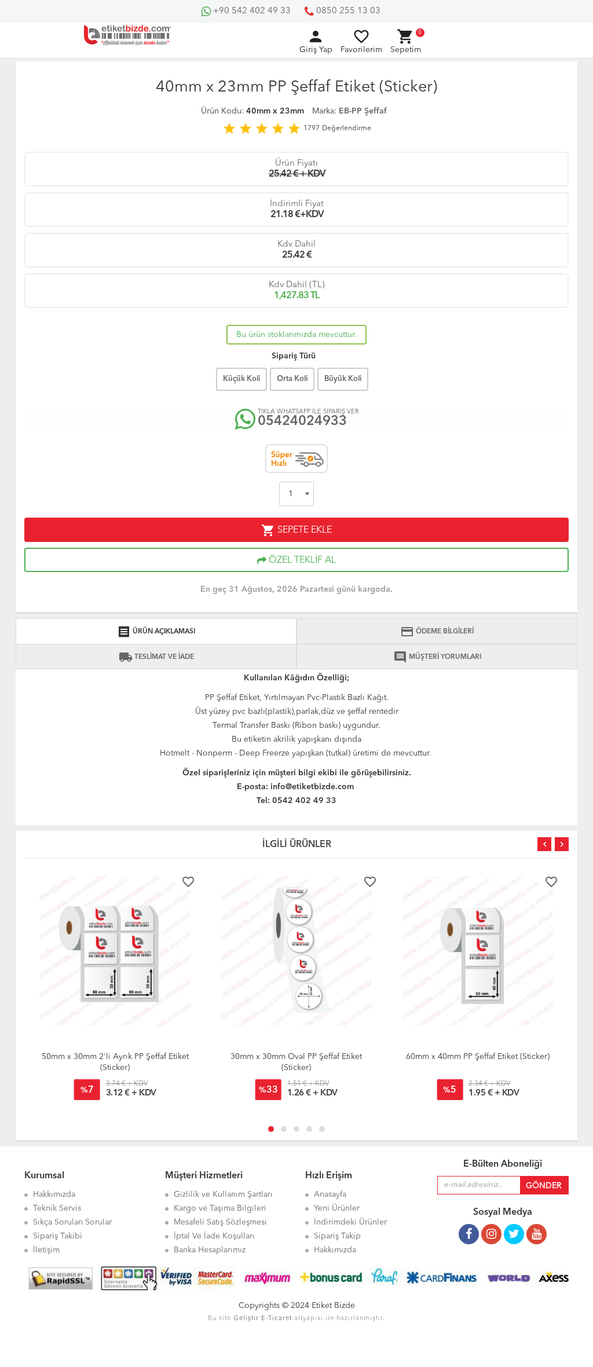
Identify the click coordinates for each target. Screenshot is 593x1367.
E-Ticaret (276, 1318)
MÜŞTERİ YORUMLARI (437, 657)
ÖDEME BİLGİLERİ (437, 632)
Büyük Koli (342, 379)
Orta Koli (292, 379)
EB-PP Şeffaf (363, 111)
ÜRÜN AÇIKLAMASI (156, 632)
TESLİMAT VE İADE (156, 657)
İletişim (46, 1250)
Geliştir (246, 1318)
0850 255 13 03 (347, 11)
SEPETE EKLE (296, 530)
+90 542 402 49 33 (251, 11)
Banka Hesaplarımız (210, 1250)
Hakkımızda (335, 1250)
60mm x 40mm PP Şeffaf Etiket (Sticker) (478, 1057)
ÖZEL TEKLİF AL (301, 560)
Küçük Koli (241, 379)
